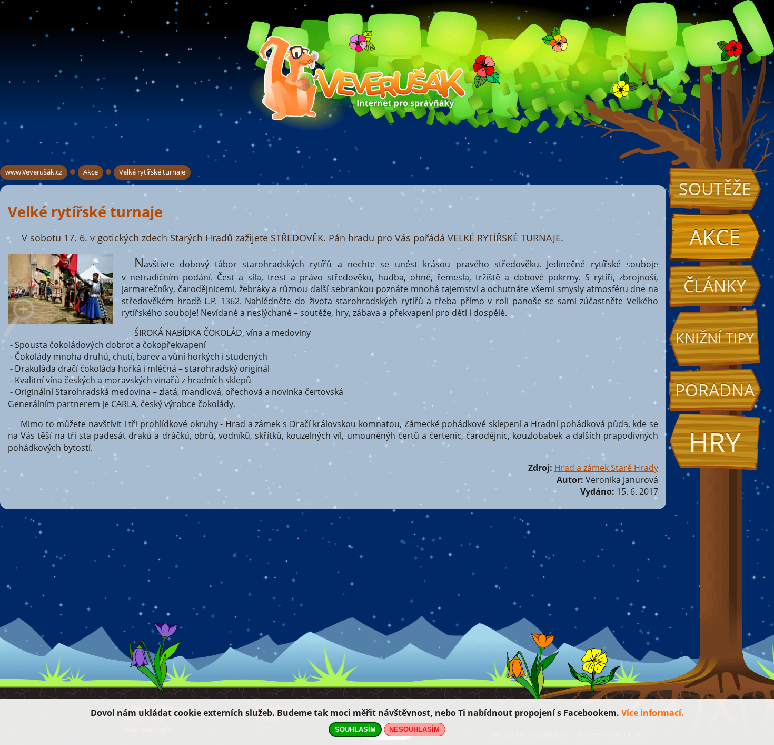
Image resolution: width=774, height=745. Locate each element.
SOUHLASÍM (355, 729)
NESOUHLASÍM (414, 729)
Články (714, 285)
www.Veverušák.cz (33, 172)
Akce (714, 236)
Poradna (715, 390)
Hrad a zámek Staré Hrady (606, 467)
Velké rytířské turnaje (152, 172)
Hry (715, 442)
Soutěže (715, 188)
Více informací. (652, 713)
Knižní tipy (715, 337)
